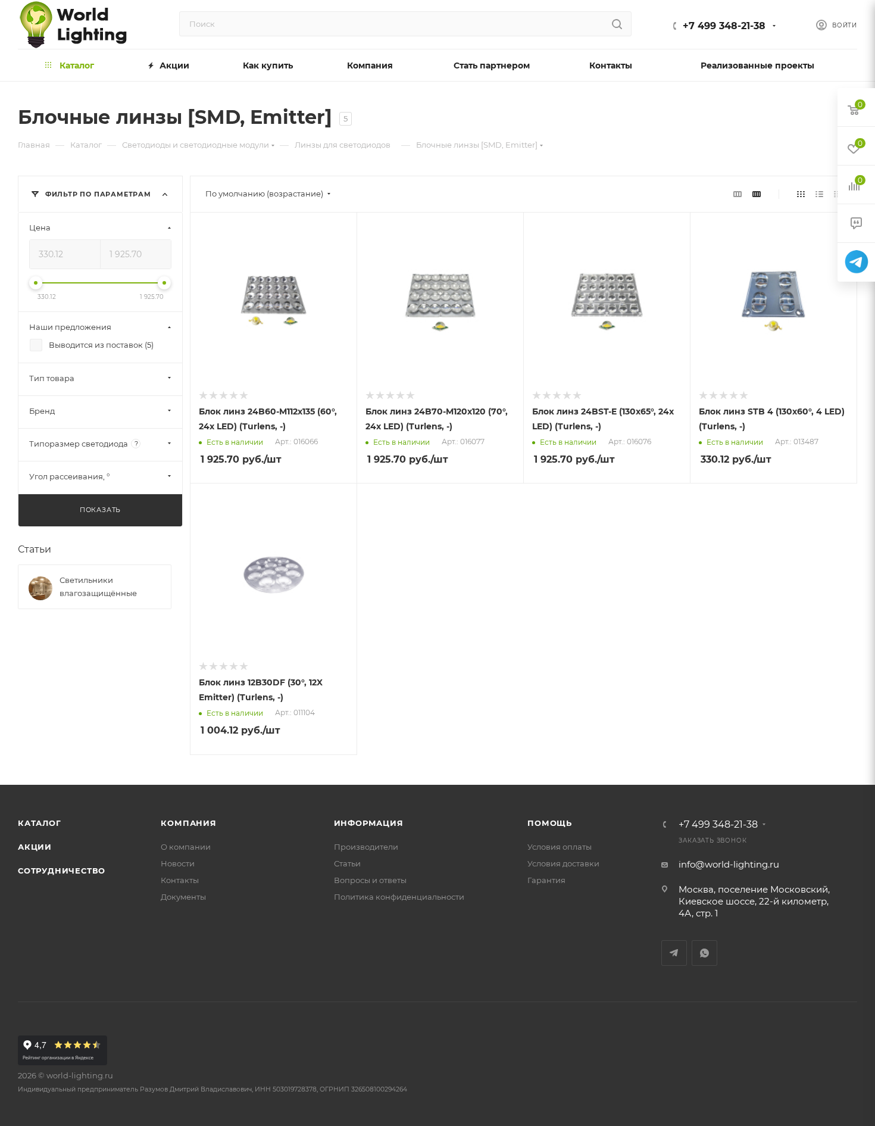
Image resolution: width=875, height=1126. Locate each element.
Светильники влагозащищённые (98, 586)
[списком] (819, 194)
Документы (183, 897)
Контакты (180, 880)
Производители (366, 846)
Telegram (674, 953)
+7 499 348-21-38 (724, 26)
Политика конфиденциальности (399, 897)
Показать (100, 510)
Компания (188, 823)
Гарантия (546, 880)
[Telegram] (856, 262)
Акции (35, 846)
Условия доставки (563, 863)
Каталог (39, 823)
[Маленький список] (737, 194)
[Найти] (617, 23)
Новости (178, 863)
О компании (186, 846)
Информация (369, 823)
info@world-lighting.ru (729, 864)
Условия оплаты (559, 846)
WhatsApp (704, 953)
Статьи (34, 549)
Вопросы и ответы (370, 880)
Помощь (549, 823)
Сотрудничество (61, 870)
